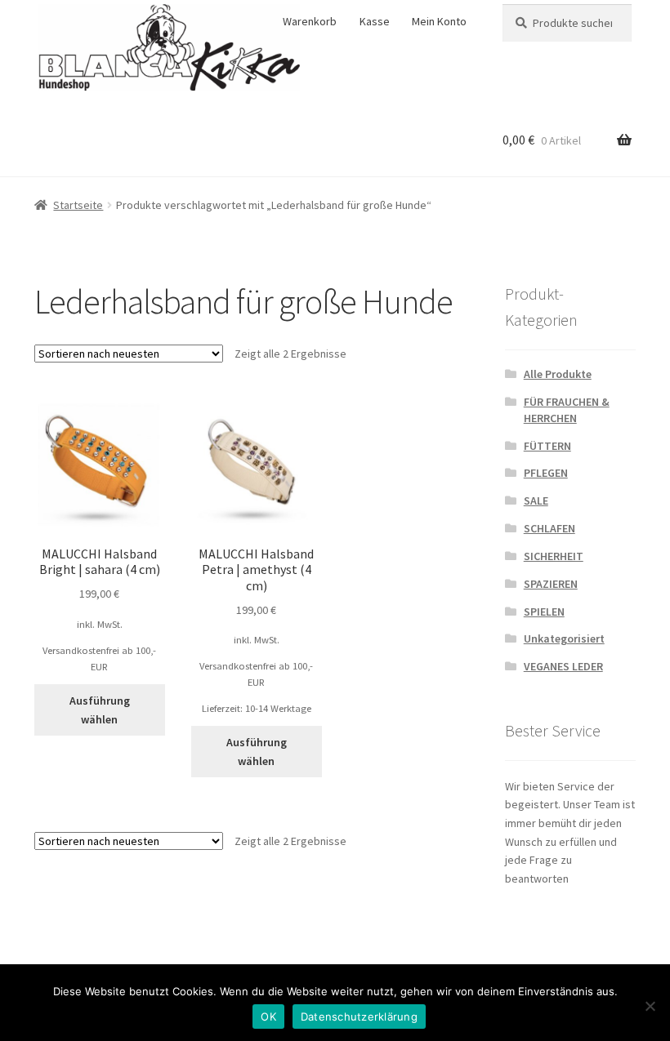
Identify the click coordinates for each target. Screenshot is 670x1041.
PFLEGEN (546, 472)
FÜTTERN (547, 445)
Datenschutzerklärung (359, 1016)
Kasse (375, 21)
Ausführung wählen (99, 710)
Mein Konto (439, 21)
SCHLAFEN (549, 528)
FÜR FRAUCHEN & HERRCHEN (567, 409)
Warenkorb (310, 21)
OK (268, 1016)
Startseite (78, 205)
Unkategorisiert (564, 638)
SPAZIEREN (551, 583)
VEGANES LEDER (563, 666)
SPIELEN (544, 611)
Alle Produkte (558, 374)
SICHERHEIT (553, 556)
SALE (536, 500)
